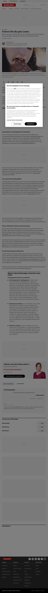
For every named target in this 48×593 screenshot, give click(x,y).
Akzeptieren (30, 123)
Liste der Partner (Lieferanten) (14, 120)
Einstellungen (17, 123)
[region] (24, 105)
